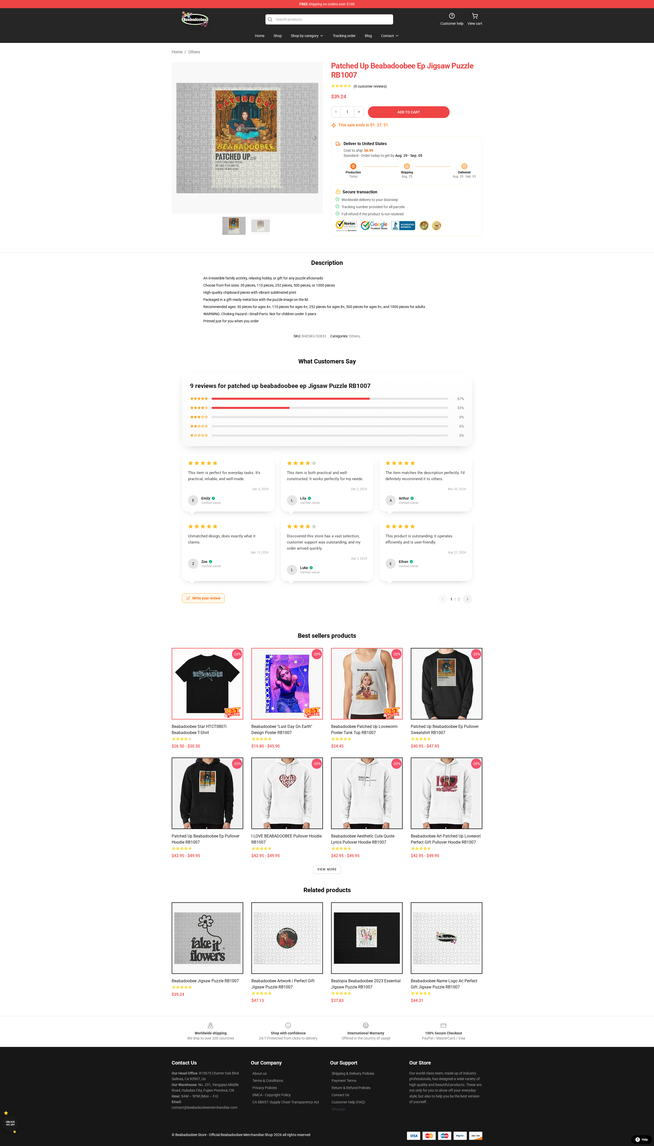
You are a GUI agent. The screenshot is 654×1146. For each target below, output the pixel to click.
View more (327, 869)
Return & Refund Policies (351, 1088)
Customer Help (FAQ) (348, 1102)
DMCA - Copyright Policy (271, 1095)
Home (177, 52)
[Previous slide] (179, 138)
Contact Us (340, 1095)
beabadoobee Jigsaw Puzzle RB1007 (205, 980)
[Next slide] (315, 138)
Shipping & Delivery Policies (353, 1073)
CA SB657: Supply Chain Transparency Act (285, 1102)
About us (259, 1073)
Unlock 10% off (10, 1123)
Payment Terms (344, 1081)
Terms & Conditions (267, 1081)
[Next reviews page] (467, 599)
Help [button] (645, 1139)
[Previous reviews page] (442, 599)
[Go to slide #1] (234, 226)
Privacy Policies (264, 1088)
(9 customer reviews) (370, 86)
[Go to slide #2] (260, 226)
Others (194, 52)
